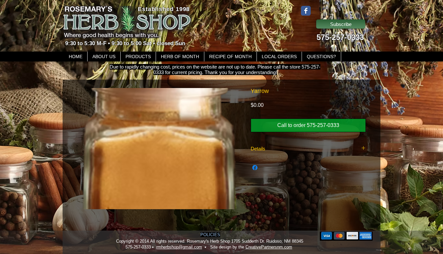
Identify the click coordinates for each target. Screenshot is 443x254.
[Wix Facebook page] (306, 11)
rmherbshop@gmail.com (179, 247)
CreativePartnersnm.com (268, 247)
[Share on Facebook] (255, 167)
